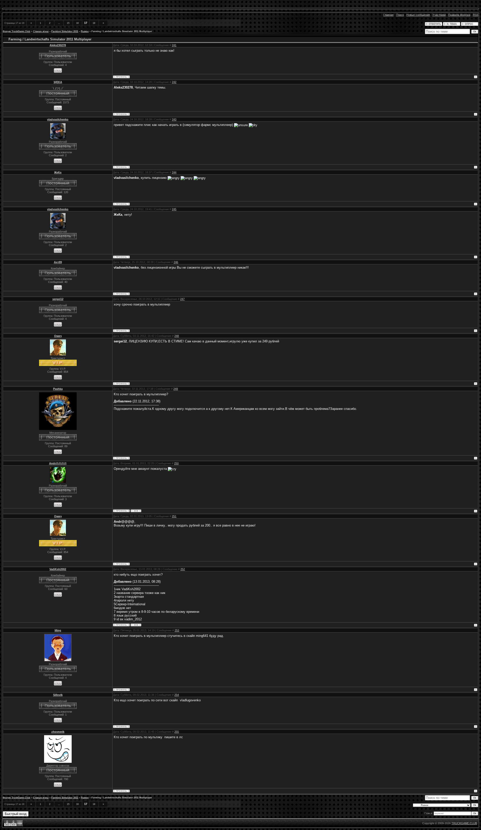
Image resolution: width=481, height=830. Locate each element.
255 (176, 731)
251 (174, 516)
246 (176, 262)
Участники (439, 14)
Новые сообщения (418, 14)
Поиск (400, 14)
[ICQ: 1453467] (136, 625)
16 (77, 23)
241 (174, 45)
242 (174, 82)
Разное (85, 31)
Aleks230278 (58, 45)
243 (174, 119)
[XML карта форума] (13, 825)
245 (174, 209)
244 (174, 172)
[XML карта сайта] (7, 825)
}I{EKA (58, 82)
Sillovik (58, 694)
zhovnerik (57, 731)
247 (182, 298)
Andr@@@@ (58, 463)
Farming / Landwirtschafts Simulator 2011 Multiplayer (121, 31)
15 (68, 23)
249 (175, 388)
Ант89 (58, 262)
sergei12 (57, 298)
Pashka (58, 388)
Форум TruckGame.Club (16, 31)
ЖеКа (57, 172)
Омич (58, 335)
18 (94, 23)
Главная (388, 14)
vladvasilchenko (57, 119)
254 (176, 694)
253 (177, 630)
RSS (475, 14)
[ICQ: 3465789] (136, 510)
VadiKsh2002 (57, 569)
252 (182, 569)
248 (176, 335)
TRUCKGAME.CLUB (464, 823)
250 (176, 463)
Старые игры (41, 31)
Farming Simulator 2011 (64, 31)
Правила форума (459, 14)
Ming (58, 630)
